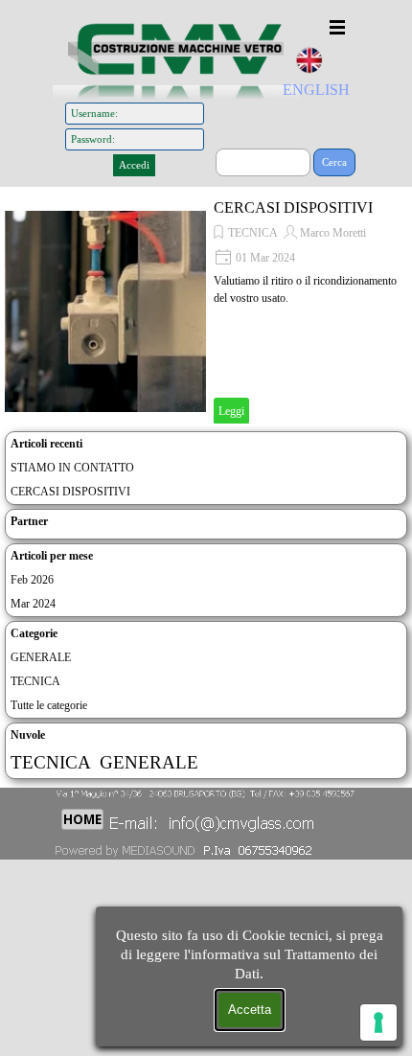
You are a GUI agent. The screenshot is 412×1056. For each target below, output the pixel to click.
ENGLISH (316, 89)
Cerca (334, 162)
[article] (206, 311)
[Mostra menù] (337, 26)
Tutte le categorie (49, 705)
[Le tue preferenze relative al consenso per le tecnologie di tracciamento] (378, 1022)
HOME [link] (82, 819)
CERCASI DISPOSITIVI (293, 207)
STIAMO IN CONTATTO (72, 467)
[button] (212, 821)
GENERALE (41, 657)
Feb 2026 (32, 579)
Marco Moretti (333, 233)
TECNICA (253, 233)
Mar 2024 (33, 603)
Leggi (231, 411)
